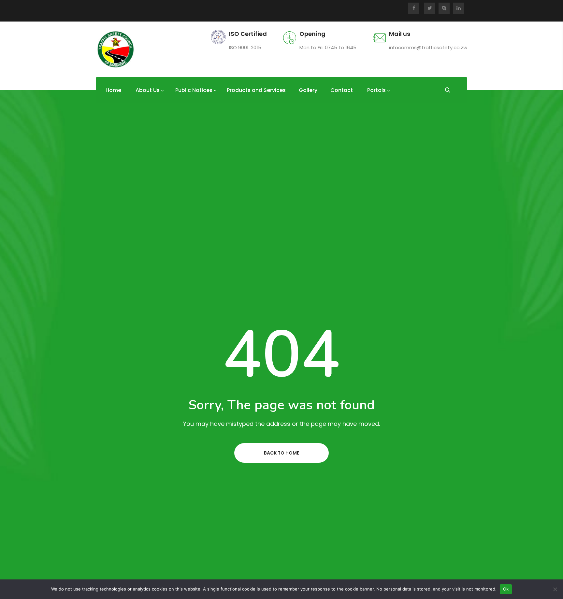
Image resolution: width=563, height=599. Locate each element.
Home (113, 90)
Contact (341, 90)
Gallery (308, 90)
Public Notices (193, 90)
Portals (376, 90)
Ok (506, 589)
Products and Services (256, 90)
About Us (148, 90)
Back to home (281, 453)
